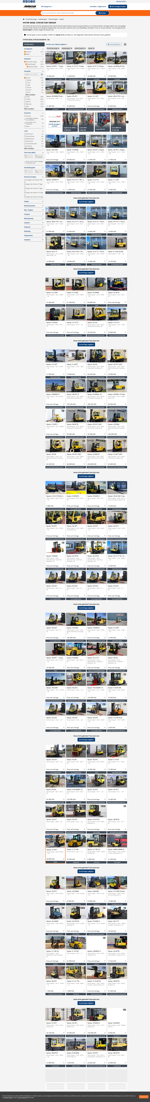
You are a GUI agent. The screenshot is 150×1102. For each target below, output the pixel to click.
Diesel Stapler (53, 19)
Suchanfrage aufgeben (86, 202)
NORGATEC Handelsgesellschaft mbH (55, 539)
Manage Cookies (8, 1097)
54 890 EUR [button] (112, 106)
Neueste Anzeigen (30, 177)
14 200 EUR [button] (71, 76)
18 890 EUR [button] (71, 261)
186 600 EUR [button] (112, 434)
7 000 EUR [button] (70, 991)
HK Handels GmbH (117, 509)
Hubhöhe (27, 240)
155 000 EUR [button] (92, 697)
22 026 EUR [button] (91, 1063)
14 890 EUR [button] (91, 231)
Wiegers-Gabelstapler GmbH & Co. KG (97, 802)
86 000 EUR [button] (71, 464)
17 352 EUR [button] (112, 961)
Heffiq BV (96, 964)
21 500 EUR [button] (71, 302)
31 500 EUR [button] (50, 106)
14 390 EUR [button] (71, 231)
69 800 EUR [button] (91, 302)
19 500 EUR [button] (50, 302)
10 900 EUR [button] (50, 76)
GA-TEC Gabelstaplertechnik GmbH (97, 192)
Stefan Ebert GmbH (117, 109)
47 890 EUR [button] (50, 231)
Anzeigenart (28, 49)
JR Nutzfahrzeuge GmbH (55, 79)
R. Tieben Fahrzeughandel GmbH (117, 407)
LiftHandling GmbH (55, 264)
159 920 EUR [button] (71, 404)
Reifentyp (27, 231)
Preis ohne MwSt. (30, 152)
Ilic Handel (96, 79)
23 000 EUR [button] (112, 332)
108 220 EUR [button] (92, 404)
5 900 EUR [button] (49, 506)
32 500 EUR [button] (112, 697)
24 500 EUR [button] (50, 799)
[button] (34, 44)
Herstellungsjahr (29, 167)
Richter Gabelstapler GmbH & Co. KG (55, 437)
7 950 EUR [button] (49, 991)
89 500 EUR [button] (112, 404)
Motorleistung (28, 218)
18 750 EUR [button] (50, 1033)
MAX (36, 155)
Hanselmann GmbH (96, 700)
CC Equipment (55, 1066)
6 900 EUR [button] (111, 1033)
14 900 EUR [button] (112, 190)
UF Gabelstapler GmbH (117, 264)
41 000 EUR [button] (50, 374)
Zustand (27, 214)
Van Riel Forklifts (55, 904)
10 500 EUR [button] (112, 76)
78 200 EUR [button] (112, 374)
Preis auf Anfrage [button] (93, 106)
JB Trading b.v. (117, 1036)
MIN (25, 155)
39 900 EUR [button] (91, 434)
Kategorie (27, 59)
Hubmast (27, 227)
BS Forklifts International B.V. (117, 832)
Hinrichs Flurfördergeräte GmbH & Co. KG (57, 162)
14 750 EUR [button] (112, 261)
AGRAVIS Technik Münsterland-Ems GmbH (98, 109)
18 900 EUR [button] (91, 769)
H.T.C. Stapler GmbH (76, 509)
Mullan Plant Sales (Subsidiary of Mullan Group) (120, 934)
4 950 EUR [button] (111, 727)
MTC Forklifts (96, 832)
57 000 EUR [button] (50, 1063)
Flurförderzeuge (31, 19)
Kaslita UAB (76, 862)
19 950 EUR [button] (112, 506)
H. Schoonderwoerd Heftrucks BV (117, 994)
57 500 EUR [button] (112, 991)
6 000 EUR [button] (91, 859)
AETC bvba (96, 862)
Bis (35, 170)
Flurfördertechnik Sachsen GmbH (117, 305)
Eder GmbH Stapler (117, 192)
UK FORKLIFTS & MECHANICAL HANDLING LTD (120, 964)
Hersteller (27, 71)
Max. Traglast (28, 210)
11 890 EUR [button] (91, 160)
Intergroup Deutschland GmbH (117, 335)
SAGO (76, 162)
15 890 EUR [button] (112, 566)
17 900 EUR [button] (112, 638)
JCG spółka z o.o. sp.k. (117, 904)
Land (26, 131)
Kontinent (27, 113)
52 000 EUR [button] (91, 901)
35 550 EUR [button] (91, 332)
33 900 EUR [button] (50, 668)
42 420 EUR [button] (50, 464)
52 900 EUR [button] (71, 434)
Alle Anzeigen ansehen (55, 125)
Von (25, 170)
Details (26, 201)
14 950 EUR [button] (91, 190)
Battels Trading (76, 1066)
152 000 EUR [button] (71, 799)
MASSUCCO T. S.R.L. (76, 904)
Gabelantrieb (28, 235)
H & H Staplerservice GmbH (76, 79)
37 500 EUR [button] (112, 859)
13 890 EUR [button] (91, 261)
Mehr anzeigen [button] (30, 95)
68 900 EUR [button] (71, 160)
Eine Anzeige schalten (119, 6)
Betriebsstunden (29, 205)
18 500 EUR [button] (91, 76)
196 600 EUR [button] (71, 638)
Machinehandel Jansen (96, 994)
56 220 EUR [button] (91, 374)
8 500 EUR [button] (70, 901)
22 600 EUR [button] (112, 464)
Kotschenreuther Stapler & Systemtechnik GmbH (100, 335)
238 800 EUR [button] (92, 464)
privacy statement (22, 1097)
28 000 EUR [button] (51, 859)
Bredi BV (55, 964)
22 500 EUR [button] (71, 859)
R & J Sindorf (117, 862)
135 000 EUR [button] (92, 1033)
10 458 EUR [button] (112, 931)
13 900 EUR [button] (112, 901)
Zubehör (27, 223)
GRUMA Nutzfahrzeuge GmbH (76, 109)
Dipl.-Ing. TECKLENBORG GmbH (55, 569)
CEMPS (55, 862)
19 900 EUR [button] (112, 769)
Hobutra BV (97, 904)
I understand (143, 1096)
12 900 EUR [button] (50, 261)
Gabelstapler (43, 19)
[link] (55, 57)
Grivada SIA (76, 994)
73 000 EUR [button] (71, 374)
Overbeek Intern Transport (55, 994)
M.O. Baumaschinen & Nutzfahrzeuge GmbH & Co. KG (60, 509)
